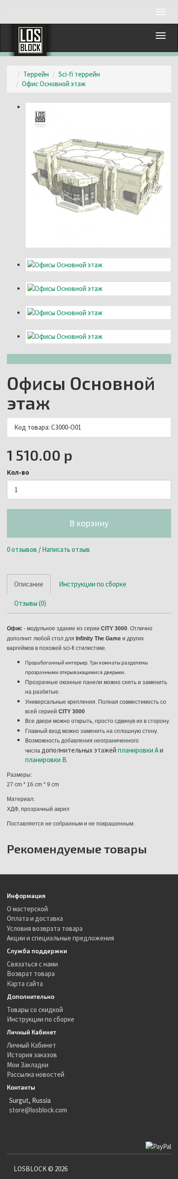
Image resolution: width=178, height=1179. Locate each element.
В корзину (89, 523)
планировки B (46, 759)
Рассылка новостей (35, 1074)
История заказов (32, 1054)
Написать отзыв (66, 549)
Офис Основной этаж (54, 83)
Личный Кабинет (31, 1045)
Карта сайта (25, 983)
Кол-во (18, 472)
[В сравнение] (25, 359)
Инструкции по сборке (92, 584)
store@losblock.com (38, 1110)
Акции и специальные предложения (60, 938)
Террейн (36, 74)
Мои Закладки (27, 1064)
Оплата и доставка (35, 918)
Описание (28, 584)
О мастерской (27, 908)
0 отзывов (22, 549)
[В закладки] (13, 359)
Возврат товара (31, 973)
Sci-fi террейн (79, 74)
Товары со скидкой (35, 1009)
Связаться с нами (32, 964)
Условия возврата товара (45, 928)
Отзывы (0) (30, 603)
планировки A (138, 750)
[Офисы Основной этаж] (98, 175)
